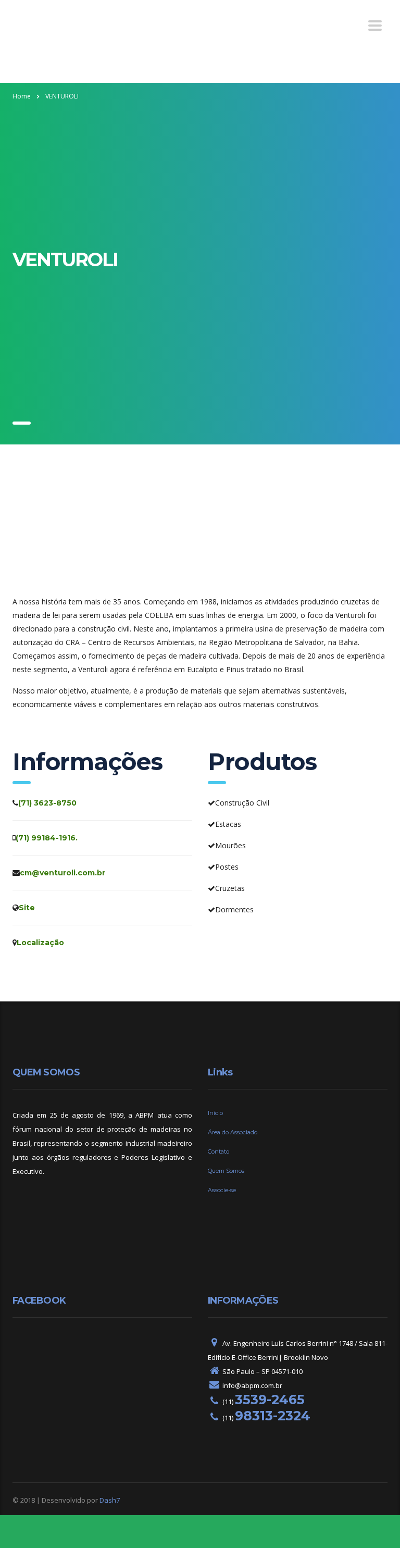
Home (21, 96)
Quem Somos (226, 1170)
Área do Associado (232, 1132)
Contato (218, 1151)
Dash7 (109, 1500)
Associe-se (222, 1190)
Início (215, 1113)
